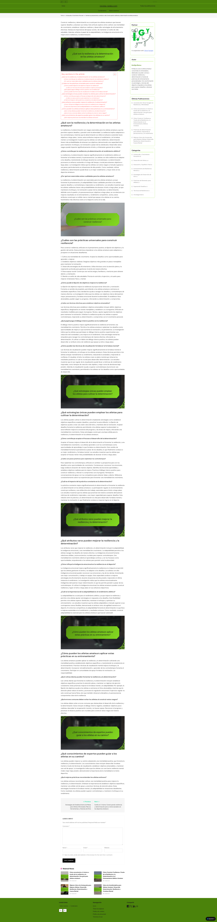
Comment (66, 826)
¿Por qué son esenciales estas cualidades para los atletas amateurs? (84, 81)
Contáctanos (102, 11)
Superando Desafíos (140, 186)
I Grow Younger (148, 50)
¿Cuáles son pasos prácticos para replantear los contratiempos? (83, 98)
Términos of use (98, 917)
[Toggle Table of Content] (114, 74)
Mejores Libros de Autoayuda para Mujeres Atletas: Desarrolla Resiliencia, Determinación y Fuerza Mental (143, 140)
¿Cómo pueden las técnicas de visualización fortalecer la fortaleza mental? (86, 92)
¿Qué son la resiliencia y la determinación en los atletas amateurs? (83, 77)
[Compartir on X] (131, 906)
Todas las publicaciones (147, 6)
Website (106, 848)
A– (66, 2)
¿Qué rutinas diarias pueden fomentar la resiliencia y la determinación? (85, 111)
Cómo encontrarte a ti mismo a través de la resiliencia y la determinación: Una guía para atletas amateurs (143, 111)
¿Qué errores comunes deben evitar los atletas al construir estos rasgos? (85, 113)
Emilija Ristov (136, 65)
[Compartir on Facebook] (128, 906)
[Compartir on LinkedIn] (134, 906)
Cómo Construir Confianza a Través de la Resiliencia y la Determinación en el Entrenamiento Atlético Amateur (142, 122)
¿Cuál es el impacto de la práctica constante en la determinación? (83, 100)
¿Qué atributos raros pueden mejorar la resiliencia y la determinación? (84, 102)
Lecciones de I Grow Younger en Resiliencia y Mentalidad (143, 103)
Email (85, 848)
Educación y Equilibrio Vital (142, 164)
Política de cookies (98, 911)
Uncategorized (138, 195)
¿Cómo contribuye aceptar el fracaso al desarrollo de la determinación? (85, 96)
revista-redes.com (108, 6)
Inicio (63, 6)
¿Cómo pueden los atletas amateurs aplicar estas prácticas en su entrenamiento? (88, 109)
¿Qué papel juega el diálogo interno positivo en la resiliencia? (82, 89)
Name (65, 848)
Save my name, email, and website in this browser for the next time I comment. (89, 855)
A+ (62, 2)
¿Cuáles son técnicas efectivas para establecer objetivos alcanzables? (84, 87)
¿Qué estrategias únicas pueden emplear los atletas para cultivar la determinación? (89, 94)
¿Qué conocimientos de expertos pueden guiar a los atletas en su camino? (86, 115)
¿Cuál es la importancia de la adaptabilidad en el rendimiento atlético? (84, 106)
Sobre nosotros (114, 11)
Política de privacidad (99, 914)
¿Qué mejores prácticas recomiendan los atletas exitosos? (81, 117)
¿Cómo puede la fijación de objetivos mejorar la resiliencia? (81, 85)
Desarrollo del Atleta (140, 160)
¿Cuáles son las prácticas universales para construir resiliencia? (82, 83)
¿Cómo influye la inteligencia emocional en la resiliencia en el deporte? (84, 104)
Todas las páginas (98, 908)
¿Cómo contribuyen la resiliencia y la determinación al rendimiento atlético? (86, 79)
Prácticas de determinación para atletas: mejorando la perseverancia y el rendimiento (143, 131)
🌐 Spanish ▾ (210, 918)
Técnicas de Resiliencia (141, 190)
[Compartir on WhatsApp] (137, 906)
